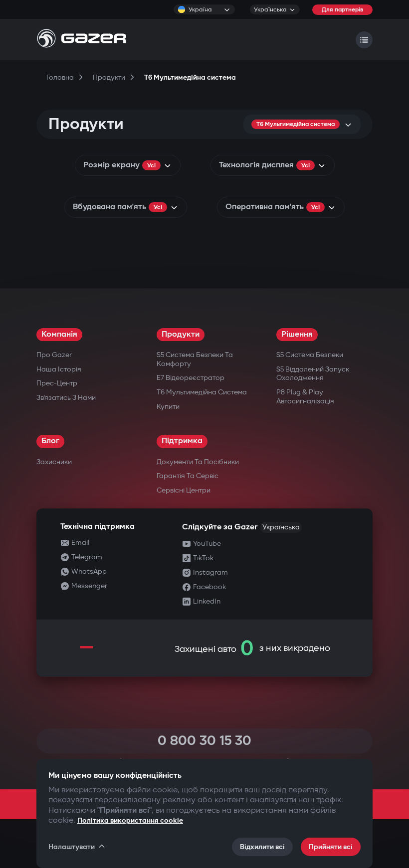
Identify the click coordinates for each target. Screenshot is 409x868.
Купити (168, 406)
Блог (50, 441)
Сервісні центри (183, 490)
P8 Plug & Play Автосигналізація (305, 396)
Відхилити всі (262, 847)
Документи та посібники (198, 462)
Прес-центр (56, 383)
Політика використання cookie (130, 820)
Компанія (59, 334)
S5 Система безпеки (309, 355)
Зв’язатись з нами (66, 397)
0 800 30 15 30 (204, 741)
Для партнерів (342, 9)
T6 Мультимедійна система (202, 392)
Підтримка (182, 441)
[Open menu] (364, 39)
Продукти (181, 334)
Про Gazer (54, 355)
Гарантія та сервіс (187, 476)
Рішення (297, 334)
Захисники (54, 462)
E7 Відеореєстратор (190, 377)
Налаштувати (71, 847)
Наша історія (58, 369)
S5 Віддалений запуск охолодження (312, 373)
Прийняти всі (331, 847)
